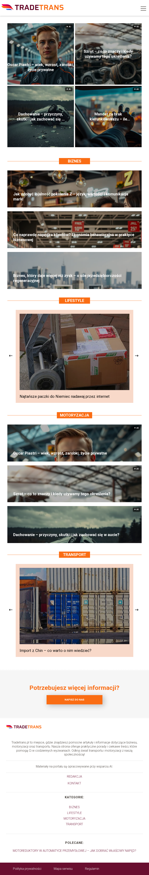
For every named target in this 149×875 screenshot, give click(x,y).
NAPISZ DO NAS (74, 699)
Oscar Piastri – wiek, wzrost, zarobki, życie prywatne (40, 67)
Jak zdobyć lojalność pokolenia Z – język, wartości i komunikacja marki (70, 196)
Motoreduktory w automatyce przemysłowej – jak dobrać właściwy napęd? (74, 851)
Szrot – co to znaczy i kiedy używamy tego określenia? (108, 54)
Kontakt (74, 783)
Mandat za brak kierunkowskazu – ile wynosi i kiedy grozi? (108, 117)
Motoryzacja (74, 415)
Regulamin (92, 869)
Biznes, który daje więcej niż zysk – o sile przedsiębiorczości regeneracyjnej (67, 278)
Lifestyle (74, 300)
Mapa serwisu (63, 869)
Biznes (74, 161)
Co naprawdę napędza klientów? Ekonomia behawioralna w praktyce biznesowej (73, 237)
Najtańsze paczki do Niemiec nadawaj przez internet (65, 396)
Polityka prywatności (27, 869)
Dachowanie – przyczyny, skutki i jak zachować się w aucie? (41, 117)
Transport (74, 554)
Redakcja (74, 776)
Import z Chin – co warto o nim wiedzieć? (55, 650)
